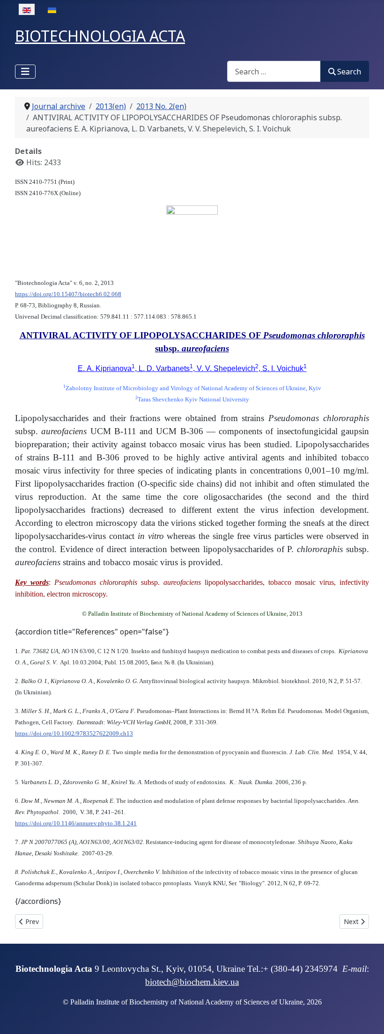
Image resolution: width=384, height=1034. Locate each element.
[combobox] (274, 71)
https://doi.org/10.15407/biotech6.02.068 (68, 294)
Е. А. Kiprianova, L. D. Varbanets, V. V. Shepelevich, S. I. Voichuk (192, 368)
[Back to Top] (368, 1017)
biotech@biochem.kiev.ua (192, 982)
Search (349, 71)
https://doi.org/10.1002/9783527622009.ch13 (74, 733)
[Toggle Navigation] (25, 72)
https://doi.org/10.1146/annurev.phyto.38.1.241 (76, 823)
